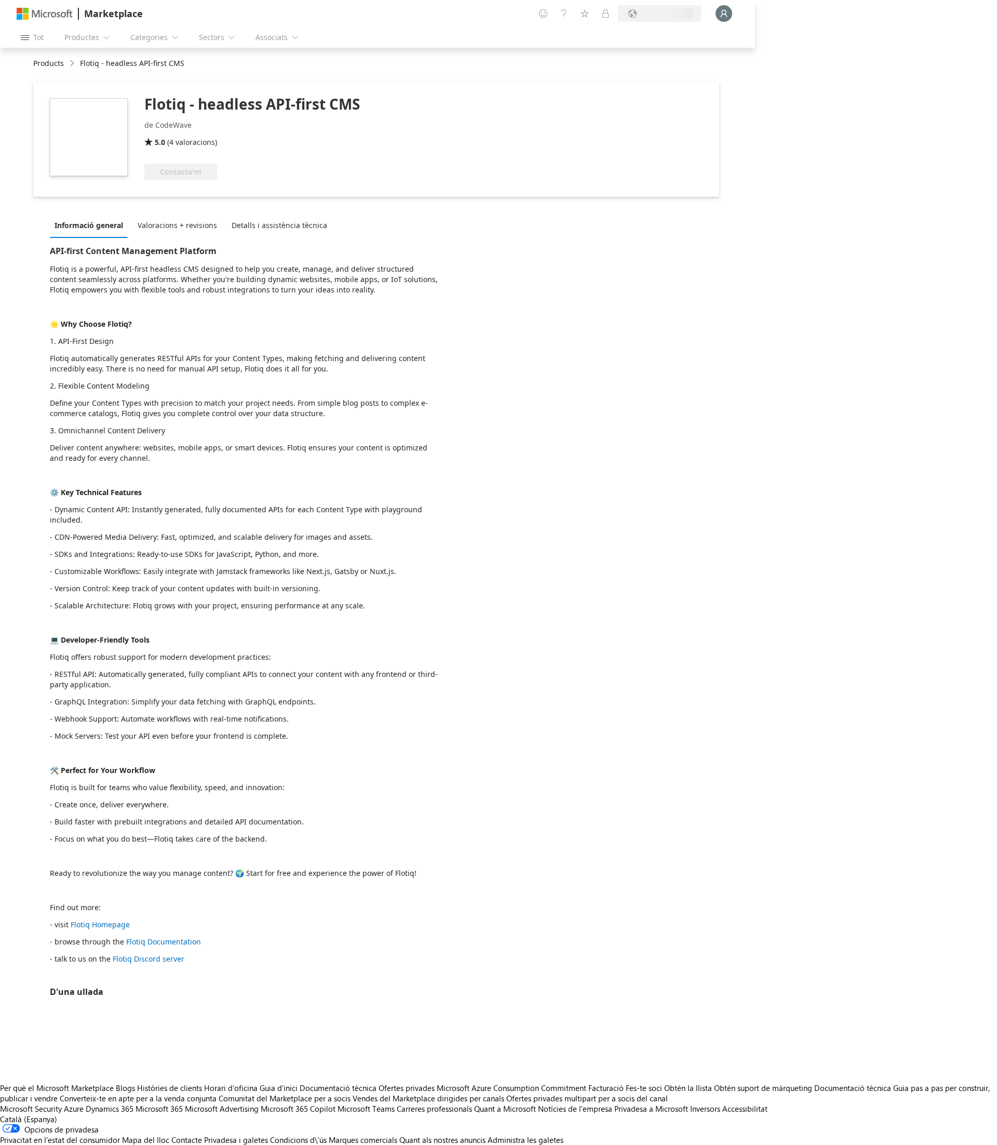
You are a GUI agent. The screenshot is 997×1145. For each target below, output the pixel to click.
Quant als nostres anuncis (442, 1140)
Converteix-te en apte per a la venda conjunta (138, 1098)
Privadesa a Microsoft (651, 1108)
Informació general (89, 225)
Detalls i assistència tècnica (279, 225)
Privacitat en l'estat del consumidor (60, 1140)
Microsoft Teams (366, 1108)
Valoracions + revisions (177, 225)
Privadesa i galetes (236, 1140)
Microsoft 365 (159, 1108)
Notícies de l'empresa (575, 1108)
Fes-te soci (644, 1088)
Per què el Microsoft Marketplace (57, 1088)
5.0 (160, 142)
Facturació (606, 1088)
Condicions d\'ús (298, 1140)
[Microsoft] (45, 14)
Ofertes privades (407, 1088)
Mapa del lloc (145, 1140)
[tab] (91, 225)
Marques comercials (363, 1140)
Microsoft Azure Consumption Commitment (512, 1088)
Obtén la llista (688, 1088)
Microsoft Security (31, 1108)
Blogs (125, 1088)
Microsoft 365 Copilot (298, 1108)
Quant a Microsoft (505, 1108)
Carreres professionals (434, 1108)
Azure (74, 1108)
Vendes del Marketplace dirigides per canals (428, 1098)
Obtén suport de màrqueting (763, 1088)
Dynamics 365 (109, 1108)
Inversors (705, 1108)
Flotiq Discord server (148, 959)
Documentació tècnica (338, 1088)
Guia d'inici (279, 1088)
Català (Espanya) (28, 1119)
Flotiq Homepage (100, 924)
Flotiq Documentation (163, 942)
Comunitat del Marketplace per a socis (285, 1098)
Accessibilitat (744, 1108)
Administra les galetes (525, 1140)
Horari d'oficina (231, 1088)
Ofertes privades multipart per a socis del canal (587, 1098)
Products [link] (48, 63)
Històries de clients (169, 1088)
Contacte (186, 1140)
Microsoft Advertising (222, 1108)
